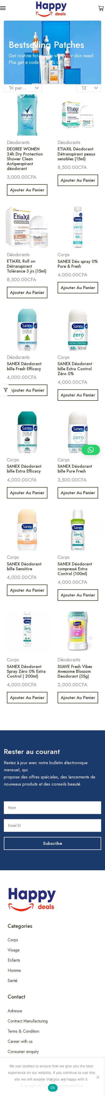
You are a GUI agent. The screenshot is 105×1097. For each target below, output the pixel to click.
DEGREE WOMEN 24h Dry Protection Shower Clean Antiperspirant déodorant (25, 159)
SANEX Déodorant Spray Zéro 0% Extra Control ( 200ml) (26, 671)
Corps (64, 254)
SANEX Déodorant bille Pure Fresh (75, 468)
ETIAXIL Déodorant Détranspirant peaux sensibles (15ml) (76, 154)
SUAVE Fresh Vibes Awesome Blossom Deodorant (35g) (75, 671)
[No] (97, 1077)
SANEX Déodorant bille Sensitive (24, 566)
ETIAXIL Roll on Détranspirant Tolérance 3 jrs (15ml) (26, 266)
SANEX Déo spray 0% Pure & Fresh (78, 264)
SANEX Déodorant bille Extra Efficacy (24, 468)
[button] (3, 8)
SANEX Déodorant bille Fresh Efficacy (24, 366)
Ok (52, 1088)
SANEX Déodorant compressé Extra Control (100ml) (75, 569)
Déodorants (18, 142)
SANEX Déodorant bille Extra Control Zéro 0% (75, 368)
